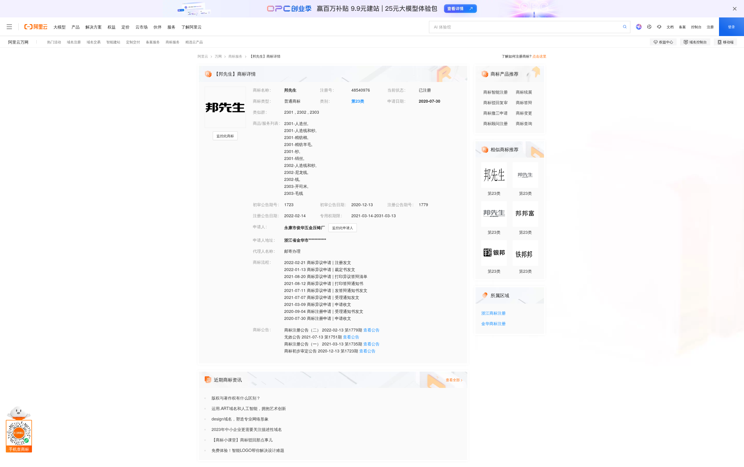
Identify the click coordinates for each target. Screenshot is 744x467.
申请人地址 (263, 240)
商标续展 (524, 92)
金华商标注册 (493, 324)
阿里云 (203, 56)
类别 (324, 101)
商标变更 (524, 113)
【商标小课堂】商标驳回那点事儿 (242, 440)
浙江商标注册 (493, 313)
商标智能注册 (495, 92)
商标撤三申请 (495, 113)
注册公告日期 (265, 215)
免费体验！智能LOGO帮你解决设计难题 (248, 450)
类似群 (259, 112)
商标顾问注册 (495, 123)
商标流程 (261, 262)
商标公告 (261, 329)
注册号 (326, 90)
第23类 (357, 101)
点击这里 (539, 56)
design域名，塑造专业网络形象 (240, 419)
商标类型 (261, 101)
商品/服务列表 (265, 123)
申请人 (259, 226)
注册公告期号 (399, 204)
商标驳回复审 (495, 102)
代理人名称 (263, 251)
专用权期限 (330, 215)
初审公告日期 (332, 204)
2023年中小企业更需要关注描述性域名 (247, 429)
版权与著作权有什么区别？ (236, 398)
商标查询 (524, 123)
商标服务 (235, 56)
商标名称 (261, 90)
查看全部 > (454, 379)
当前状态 (395, 90)
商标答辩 (524, 102)
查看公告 (371, 330)
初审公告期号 (265, 204)
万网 (218, 56)
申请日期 (395, 101)
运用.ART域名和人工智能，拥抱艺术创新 (249, 408)
